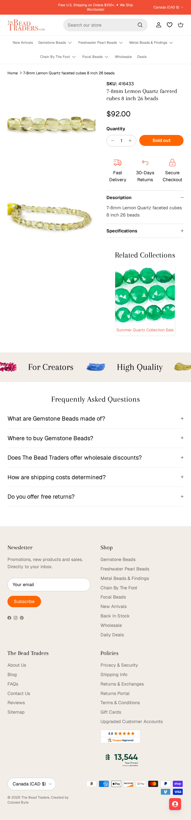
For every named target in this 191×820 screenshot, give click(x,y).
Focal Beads (92, 56)
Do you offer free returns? (41, 496)
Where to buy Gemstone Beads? (50, 438)
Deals (141, 56)
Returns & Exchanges (122, 684)
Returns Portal (115, 693)
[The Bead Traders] (26, 25)
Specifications (121, 231)
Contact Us (18, 693)
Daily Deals (112, 635)
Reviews (16, 702)
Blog (12, 674)
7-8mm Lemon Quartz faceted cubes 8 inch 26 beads (69, 72)
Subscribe (24, 601)
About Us (16, 665)
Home (12, 72)
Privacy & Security (119, 665)
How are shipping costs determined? (56, 477)
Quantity (115, 128)
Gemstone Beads (52, 42)
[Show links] (72, 42)
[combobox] (105, 25)
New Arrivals (23, 42)
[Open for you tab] (175, 804)
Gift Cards (110, 712)
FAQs (12, 684)
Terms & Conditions (120, 702)
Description (119, 197)
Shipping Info (113, 674)
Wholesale (123, 56)
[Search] (140, 25)
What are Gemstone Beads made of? (56, 418)
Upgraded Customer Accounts (131, 721)
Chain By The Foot (55, 56)
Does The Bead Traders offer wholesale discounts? (74, 457)
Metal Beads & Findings (148, 42)
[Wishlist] (170, 25)
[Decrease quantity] (111, 140)
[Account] (158, 25)
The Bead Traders (35, 797)
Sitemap (16, 712)
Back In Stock (115, 616)
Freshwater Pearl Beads (97, 42)
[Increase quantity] (131, 140)
